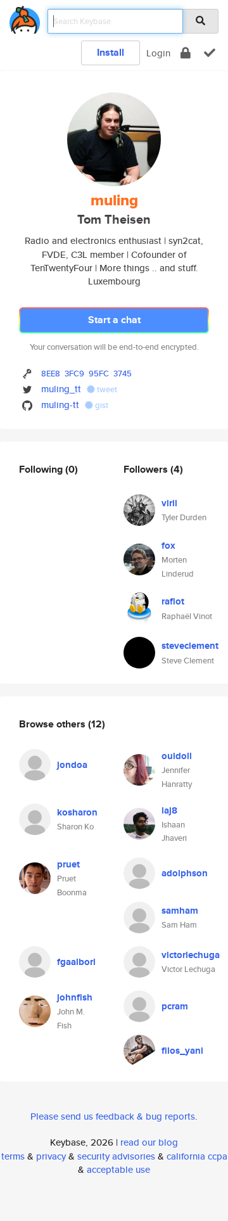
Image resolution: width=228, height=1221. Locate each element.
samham (180, 910)
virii (169, 503)
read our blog (149, 1142)
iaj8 (169, 810)
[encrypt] (185, 53)
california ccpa (197, 1156)
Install (110, 52)
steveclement (190, 646)
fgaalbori (76, 962)
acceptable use (118, 1169)
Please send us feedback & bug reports (112, 1116)
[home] (25, 17)
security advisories (116, 1156)
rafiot (173, 601)
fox (168, 546)
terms (13, 1156)
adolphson (185, 873)
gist (100, 405)
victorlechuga (191, 955)
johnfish (74, 997)
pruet (68, 864)
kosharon (77, 812)
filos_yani (182, 1051)
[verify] (209, 53)
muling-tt (60, 404)
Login (158, 53)
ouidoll (177, 756)
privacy (51, 1156)
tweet (106, 389)
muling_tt (61, 388)
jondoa (72, 765)
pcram (175, 1006)
